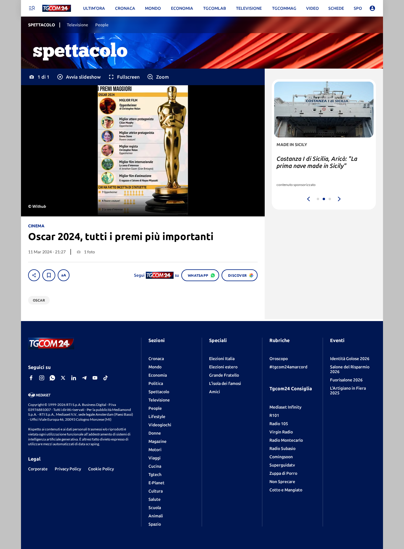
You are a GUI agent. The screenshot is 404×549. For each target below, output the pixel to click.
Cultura (155, 491)
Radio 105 (278, 423)
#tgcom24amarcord (288, 367)
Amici (214, 391)
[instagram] (42, 378)
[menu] (31, 8)
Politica (155, 383)
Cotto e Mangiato (285, 490)
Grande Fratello (224, 375)
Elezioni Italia (222, 358)
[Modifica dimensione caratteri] (64, 275)
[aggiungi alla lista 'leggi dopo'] (48, 275)
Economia (157, 375)
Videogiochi (159, 424)
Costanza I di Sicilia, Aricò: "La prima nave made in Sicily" (317, 162)
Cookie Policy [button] (101, 469)
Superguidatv (282, 465)
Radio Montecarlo (286, 440)
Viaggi (154, 458)
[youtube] (95, 378)
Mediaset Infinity (285, 407)
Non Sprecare (282, 481)
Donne (154, 433)
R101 (274, 415)
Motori (154, 449)
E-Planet (156, 482)
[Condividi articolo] (34, 275)
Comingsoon (281, 456)
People (155, 408)
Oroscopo (278, 358)
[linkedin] (74, 378)
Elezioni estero (223, 367)
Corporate (38, 469)
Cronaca (156, 358)
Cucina (154, 466)
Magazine (157, 441)
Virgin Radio (281, 432)
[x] (63, 378)
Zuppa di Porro (283, 473)
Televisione (159, 400)
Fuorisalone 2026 (346, 380)
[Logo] (56, 8)
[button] (78, 76)
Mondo (154, 367)
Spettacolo (158, 391)
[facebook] (31, 378)
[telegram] (84, 378)
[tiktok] (106, 378)
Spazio (154, 524)
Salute (154, 499)
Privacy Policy (68, 469)
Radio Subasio (282, 448)
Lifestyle (156, 416)
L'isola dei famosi (225, 383)
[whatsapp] (52, 378)
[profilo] (372, 8)
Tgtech (154, 474)
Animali (155, 516)
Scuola (154, 507)
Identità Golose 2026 (349, 358)
